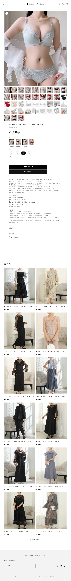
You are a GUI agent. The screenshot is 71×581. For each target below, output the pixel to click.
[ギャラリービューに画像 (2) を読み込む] (14, 90)
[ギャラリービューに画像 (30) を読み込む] (21, 111)
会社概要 (37, 555)
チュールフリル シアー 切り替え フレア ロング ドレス (49, 486)
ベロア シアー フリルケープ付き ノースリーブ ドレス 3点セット (51, 397)
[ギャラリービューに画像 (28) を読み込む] (7, 111)
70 (11, 153)
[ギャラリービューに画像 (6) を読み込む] (42, 90)
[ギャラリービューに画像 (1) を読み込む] (7, 90)
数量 (10, 157)
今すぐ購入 (27, 171)
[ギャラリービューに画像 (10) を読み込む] (7, 97)
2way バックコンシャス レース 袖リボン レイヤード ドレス (19, 531)
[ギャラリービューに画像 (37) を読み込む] (7, 118)
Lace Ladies (22, 577)
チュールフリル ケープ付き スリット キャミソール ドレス (19, 486)
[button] (4, 4)
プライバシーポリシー (43, 576)
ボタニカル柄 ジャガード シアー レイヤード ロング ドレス (19, 396)
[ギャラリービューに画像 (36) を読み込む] (64, 111)
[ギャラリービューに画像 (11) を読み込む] (14, 97)
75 (17, 153)
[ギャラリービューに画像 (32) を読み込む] (35, 111)
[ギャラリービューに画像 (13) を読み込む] (28, 97)
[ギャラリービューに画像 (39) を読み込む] (21, 118)
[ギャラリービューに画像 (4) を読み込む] (28, 90)
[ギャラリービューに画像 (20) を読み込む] (14, 104)
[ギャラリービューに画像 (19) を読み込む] (7, 104)
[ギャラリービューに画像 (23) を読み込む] (35, 104)
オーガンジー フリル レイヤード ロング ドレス (47, 441)
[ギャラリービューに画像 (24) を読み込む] (42, 104)
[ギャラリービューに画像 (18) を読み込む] (64, 97)
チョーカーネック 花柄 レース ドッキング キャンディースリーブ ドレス (51, 307)
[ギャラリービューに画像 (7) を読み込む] (49, 90)
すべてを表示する (35, 539)
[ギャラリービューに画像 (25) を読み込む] (49, 104)
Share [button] (12, 233)
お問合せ (43, 555)
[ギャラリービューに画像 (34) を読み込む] (49, 111)
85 (29, 153)
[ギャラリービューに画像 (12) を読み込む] (21, 97)
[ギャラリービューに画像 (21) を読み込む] (21, 104)
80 (23, 153)
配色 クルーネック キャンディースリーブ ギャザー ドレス (19, 306)
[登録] (33, 566)
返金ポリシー (53, 576)
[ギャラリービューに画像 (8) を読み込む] (57, 90)
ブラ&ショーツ (14, 237)
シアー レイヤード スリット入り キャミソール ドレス (17, 351)
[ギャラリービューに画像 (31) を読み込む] (28, 111)
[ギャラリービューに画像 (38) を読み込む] (14, 118)
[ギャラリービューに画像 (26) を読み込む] (57, 104)
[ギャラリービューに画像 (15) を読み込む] (42, 97)
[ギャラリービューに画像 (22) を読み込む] (28, 104)
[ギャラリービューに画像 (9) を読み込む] (64, 90)
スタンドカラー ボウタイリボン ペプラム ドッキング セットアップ (19, 442)
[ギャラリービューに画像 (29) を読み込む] (14, 111)
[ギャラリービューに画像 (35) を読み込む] (57, 111)
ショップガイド (29, 555)
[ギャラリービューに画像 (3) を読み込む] (21, 90)
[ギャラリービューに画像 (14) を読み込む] (35, 97)
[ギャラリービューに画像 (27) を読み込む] (64, 104)
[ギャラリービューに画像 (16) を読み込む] (49, 97)
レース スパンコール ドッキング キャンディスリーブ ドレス (51, 531)
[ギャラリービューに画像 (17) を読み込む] (57, 97)
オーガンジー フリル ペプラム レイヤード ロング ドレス (50, 351)
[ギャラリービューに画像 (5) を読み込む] (35, 90)
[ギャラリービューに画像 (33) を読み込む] (42, 111)
